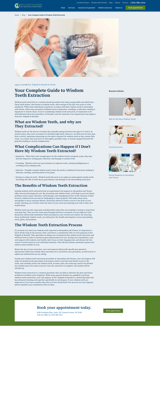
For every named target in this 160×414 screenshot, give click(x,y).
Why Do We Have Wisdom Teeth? (122, 119)
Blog (23, 15)
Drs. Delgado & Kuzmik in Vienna (42, 84)
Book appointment (113, 311)
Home (17, 15)
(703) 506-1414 (56, 315)
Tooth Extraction (116, 147)
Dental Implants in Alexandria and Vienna (121, 176)
